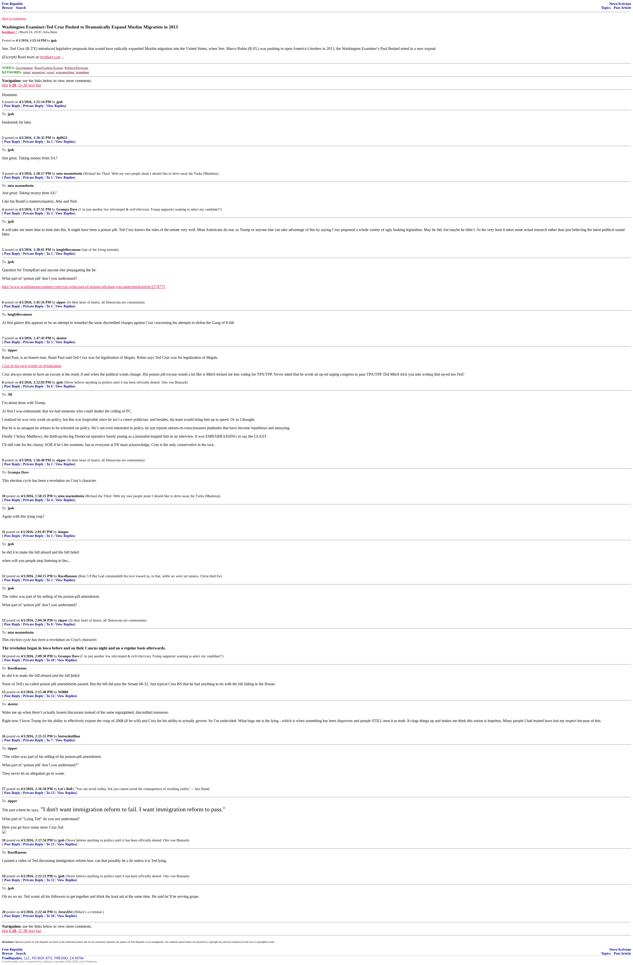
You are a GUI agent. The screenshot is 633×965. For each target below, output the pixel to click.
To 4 (49, 500)
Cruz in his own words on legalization (31, 366)
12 (3, 576)
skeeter (61, 338)
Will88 (63, 692)
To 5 (49, 342)
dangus (63, 532)
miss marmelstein (69, 173)
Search (21, 8)
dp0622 (61, 138)
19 (3, 876)
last (38, 85)
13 (3, 620)
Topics (605, 8)
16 (3, 736)
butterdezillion (69, 736)
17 (3, 789)
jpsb (59, 102)
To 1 (49, 142)
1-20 (12, 85)
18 (3, 840)
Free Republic (12, 4)
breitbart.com (50, 57)
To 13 (50, 793)
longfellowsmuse (68, 250)
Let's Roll (65, 789)
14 (3, 656)
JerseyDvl (65, 912)
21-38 (22, 85)
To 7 (49, 740)
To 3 (49, 213)
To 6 (49, 386)
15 (3, 692)
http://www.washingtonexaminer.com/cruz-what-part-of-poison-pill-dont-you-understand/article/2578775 (83, 287)
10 (3, 496)
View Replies (55, 106)
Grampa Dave (66, 209)
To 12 (50, 696)
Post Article (622, 8)
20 (3, 912)
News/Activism (620, 4)
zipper (61, 302)
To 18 (50, 916)
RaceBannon (67, 576)
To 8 (49, 624)
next (31, 85)
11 (3, 532)
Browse (7, 8)
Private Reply (33, 106)
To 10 (50, 660)
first (5, 85)
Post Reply (12, 106)
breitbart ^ (9, 32)
